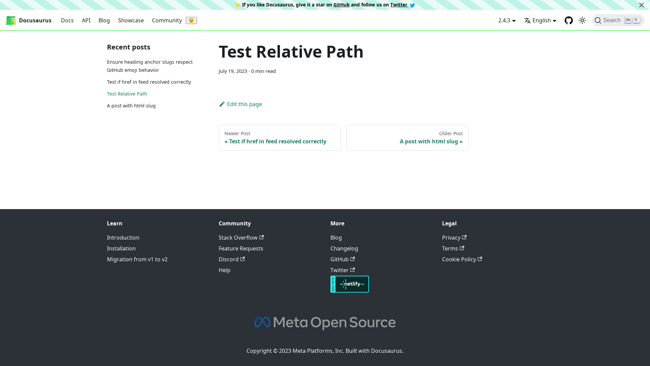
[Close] (641, 5)
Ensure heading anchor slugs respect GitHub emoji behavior (150, 66)
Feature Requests (241, 248)
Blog (104, 20)
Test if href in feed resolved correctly (149, 82)
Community (167, 20)
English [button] (542, 20)
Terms (450, 248)
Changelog (344, 248)
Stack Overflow (238, 237)
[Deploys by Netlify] (349, 290)
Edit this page (244, 104)
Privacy (451, 237)
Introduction (123, 237)
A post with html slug (131, 105)
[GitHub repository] (569, 20)
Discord (229, 259)
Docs (67, 20)
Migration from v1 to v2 (137, 259)
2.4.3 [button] (504, 20)
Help (225, 270)
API (86, 20)
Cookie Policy (459, 259)
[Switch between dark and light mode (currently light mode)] (582, 20)
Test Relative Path (127, 93)
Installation (121, 248)
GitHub (341, 4)
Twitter (399, 4)
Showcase (131, 20)
